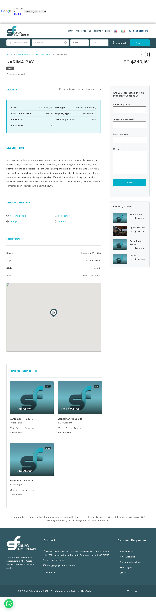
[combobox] (79, 42)
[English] (115, 31)
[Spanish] (122, 31)
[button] (53, 313)
